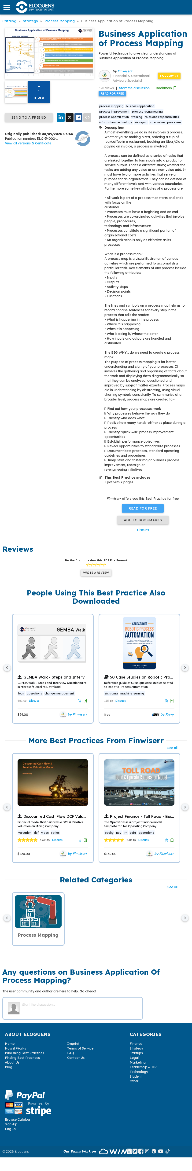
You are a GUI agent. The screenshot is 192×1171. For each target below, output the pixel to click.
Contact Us (76, 1058)
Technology (139, 1072)
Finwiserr (125, 71)
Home (10, 1044)
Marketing (138, 1062)
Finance (136, 1044)
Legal (134, 1058)
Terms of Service (80, 1048)
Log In (10, 1129)
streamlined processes (165, 122)
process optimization (114, 117)
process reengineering (147, 111)
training (136, 117)
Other (134, 1081)
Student (136, 1076)
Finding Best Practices (22, 1058)
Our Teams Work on (80, 1151)
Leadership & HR (143, 1067)
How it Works (15, 1048)
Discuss (143, 530)
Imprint (73, 1044)
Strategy (136, 1048)
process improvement (114, 111)
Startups (136, 1053)
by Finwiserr (77, 714)
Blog (8, 1067)
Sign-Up (11, 1124)
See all (172, 748)
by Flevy (166, 714)
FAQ (70, 1053)
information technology (115, 122)
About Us (12, 1062)
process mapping (111, 106)
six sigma (141, 122)
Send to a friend (28, 117)
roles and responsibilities (162, 117)
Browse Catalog (17, 1119)
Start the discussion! (134, 88)
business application (140, 106)
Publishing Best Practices (24, 1053)
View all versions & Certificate (28, 143)
